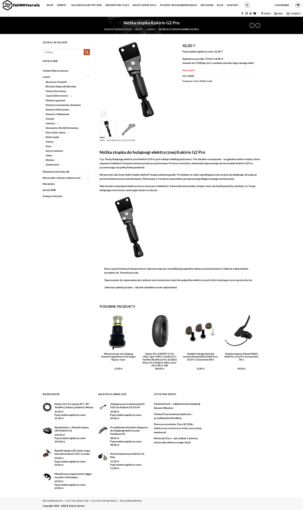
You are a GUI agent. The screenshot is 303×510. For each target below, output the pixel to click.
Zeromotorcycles (117, 5)
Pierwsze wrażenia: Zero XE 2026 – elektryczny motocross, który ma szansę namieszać (178, 428)
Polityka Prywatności (104, 501)
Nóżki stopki (52, 137)
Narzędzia (49, 183)
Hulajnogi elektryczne (86, 5)
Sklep (50, 5)
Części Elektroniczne (57, 95)
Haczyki (50, 118)
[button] (282, 5)
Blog (220, 5)
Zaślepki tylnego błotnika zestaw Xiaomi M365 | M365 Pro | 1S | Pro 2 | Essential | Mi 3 (200, 356)
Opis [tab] (102, 140)
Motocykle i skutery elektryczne (61, 177)
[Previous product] (257, 25)
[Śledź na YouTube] (254, 13)
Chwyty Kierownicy (56, 91)
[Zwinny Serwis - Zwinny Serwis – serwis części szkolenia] (22, 5)
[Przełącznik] (88, 77)
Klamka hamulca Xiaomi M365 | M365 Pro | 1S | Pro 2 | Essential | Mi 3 (241, 356)
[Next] (172, 79)
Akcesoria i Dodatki (56, 82)
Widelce (50, 160)
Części (150, 29)
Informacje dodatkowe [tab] (121, 140)
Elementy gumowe (55, 100)
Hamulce (50, 123)
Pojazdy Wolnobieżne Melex (178, 5)
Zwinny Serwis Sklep (118, 29)
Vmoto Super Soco (144, 5)
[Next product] (252, 25)
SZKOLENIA (207, 5)
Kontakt (233, 5)
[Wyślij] (87, 52)
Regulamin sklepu (53, 501)
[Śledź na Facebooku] (242, 13)
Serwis (61, 5)
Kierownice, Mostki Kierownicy (62, 128)
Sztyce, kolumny (54, 151)
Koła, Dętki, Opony (56, 132)
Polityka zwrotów (77, 501)
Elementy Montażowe (57, 109)
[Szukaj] (247, 5)
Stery (48, 146)
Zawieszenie (52, 164)
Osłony (49, 141)
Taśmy (49, 155)
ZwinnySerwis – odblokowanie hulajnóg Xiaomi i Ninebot (177, 405)
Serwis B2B (49, 189)
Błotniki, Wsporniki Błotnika (61, 86)
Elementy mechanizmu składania (63, 105)
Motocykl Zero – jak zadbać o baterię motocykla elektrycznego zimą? (176, 440)
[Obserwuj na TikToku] (250, 13)
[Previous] (105, 79)
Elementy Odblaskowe (57, 114)
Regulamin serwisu (131, 501)
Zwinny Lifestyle (52, 196)
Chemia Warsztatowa (55, 70)
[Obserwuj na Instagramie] (246, 13)
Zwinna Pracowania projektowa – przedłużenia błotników (173, 416)
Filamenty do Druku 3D (56, 171)
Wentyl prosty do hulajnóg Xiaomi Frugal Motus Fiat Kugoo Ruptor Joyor (118, 356)
